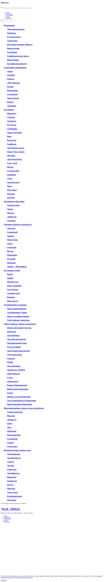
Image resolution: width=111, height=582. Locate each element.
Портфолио (9, 14)
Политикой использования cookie (23, 577)
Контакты (8, 18)
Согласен (3, 580)
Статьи (8, 16)
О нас (7, 12)
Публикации (9, 15)
